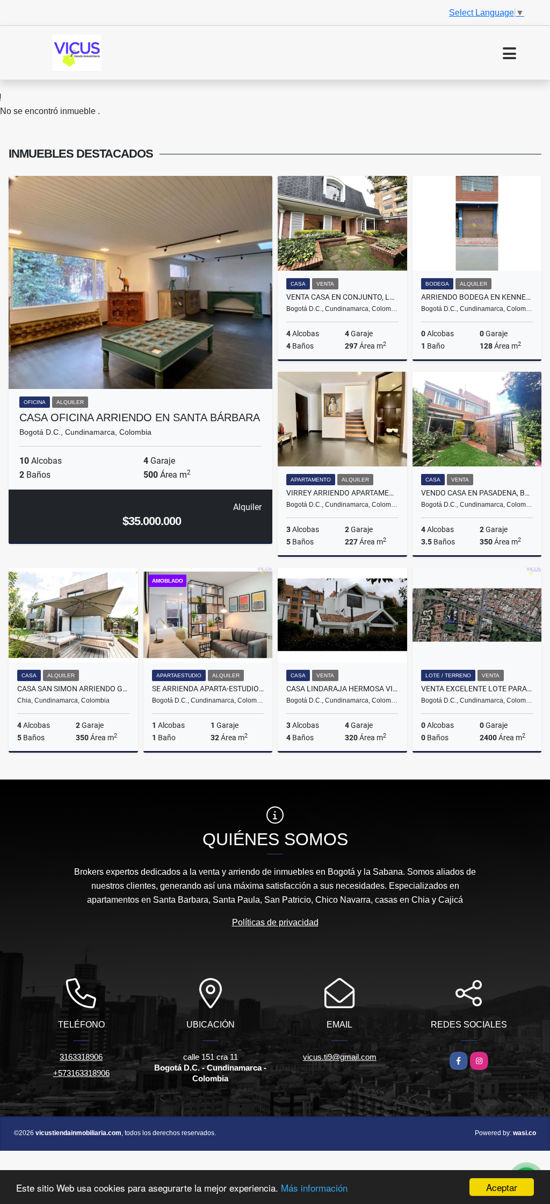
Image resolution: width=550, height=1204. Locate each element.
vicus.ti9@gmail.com (340, 1056)
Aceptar (501, 1187)
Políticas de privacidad (275, 922)
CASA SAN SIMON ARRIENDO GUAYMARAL (73, 688)
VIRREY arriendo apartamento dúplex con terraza (342, 492)
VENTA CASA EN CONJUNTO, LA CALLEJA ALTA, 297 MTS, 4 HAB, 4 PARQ (342, 297)
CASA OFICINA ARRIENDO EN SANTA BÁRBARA (139, 417)
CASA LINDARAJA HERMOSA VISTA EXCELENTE (342, 688)
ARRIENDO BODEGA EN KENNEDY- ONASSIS (477, 297)
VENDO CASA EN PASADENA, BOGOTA (477, 492)
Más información (314, 1187)
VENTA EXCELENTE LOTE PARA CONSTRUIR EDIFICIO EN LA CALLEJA (477, 688)
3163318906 (81, 1056)
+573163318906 (81, 1073)
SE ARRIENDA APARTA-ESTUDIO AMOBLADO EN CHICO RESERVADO (208, 688)
